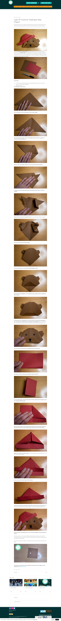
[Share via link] (18, 569)
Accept (57, 619)
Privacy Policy (35, 619)
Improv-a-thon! (42, 587)
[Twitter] (14, 608)
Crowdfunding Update (29, 587)
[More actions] (46, 17)
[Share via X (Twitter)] (16, 569)
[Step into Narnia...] (16, 582)
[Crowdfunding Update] (30, 582)
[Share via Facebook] (14, 569)
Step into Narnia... (14, 587)
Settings (53, 619)
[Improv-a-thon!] (45, 582)
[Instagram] (12, 608)
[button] (38, 2)
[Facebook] (10, 608)
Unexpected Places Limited (20, 616)
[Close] (59, 619)
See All (50, 577)
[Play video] (30, 553)
